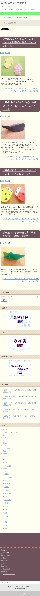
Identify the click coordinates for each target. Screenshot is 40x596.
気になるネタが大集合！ (13, 3)
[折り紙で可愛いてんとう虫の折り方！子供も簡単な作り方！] (13, 203)
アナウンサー (7, 440)
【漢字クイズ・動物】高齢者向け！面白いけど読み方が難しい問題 (20, 417)
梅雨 (5, 528)
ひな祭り (7, 483)
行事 (4, 471)
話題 (4, 437)
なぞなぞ (5, 445)
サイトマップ (6, 569)
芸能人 (5, 453)
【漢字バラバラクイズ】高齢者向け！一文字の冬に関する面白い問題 (20, 391)
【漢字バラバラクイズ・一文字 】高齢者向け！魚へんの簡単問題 (20, 410)
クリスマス (7, 516)
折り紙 (7, 53)
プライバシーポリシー (9, 574)
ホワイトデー (8, 493)
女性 (5, 459)
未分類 (5, 468)
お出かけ (5, 443)
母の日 (6, 503)
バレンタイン (8, 480)
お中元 (6, 509)
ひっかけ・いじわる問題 (10, 432)
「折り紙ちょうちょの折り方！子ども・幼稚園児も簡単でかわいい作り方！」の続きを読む (21, 90)
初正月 (6, 474)
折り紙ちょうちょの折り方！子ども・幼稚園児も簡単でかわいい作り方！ (19, 42)
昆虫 (2, 53)
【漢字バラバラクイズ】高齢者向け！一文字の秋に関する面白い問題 (20, 397)
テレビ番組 (6, 448)
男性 (5, 456)
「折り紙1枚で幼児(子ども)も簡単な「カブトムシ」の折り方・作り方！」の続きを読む (22, 158)
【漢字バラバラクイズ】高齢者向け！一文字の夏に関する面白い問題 (20, 404)
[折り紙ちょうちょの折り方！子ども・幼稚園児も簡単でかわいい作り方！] (13, 75)
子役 (5, 463)
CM (4, 435)
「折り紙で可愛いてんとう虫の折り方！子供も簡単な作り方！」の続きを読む (21, 220)
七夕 (5, 513)
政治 (4, 451)
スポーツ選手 (7, 466)
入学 (5, 496)
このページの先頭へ (21, 594)
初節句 (6, 487)
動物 (5, 525)
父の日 (6, 506)
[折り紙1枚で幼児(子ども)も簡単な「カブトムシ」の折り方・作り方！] (13, 138)
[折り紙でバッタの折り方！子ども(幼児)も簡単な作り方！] (13, 265)
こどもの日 (7, 500)
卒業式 (6, 490)
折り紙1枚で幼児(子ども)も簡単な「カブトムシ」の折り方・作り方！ (19, 106)
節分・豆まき (8, 477)
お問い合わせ (6, 571)
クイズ (5, 429)
